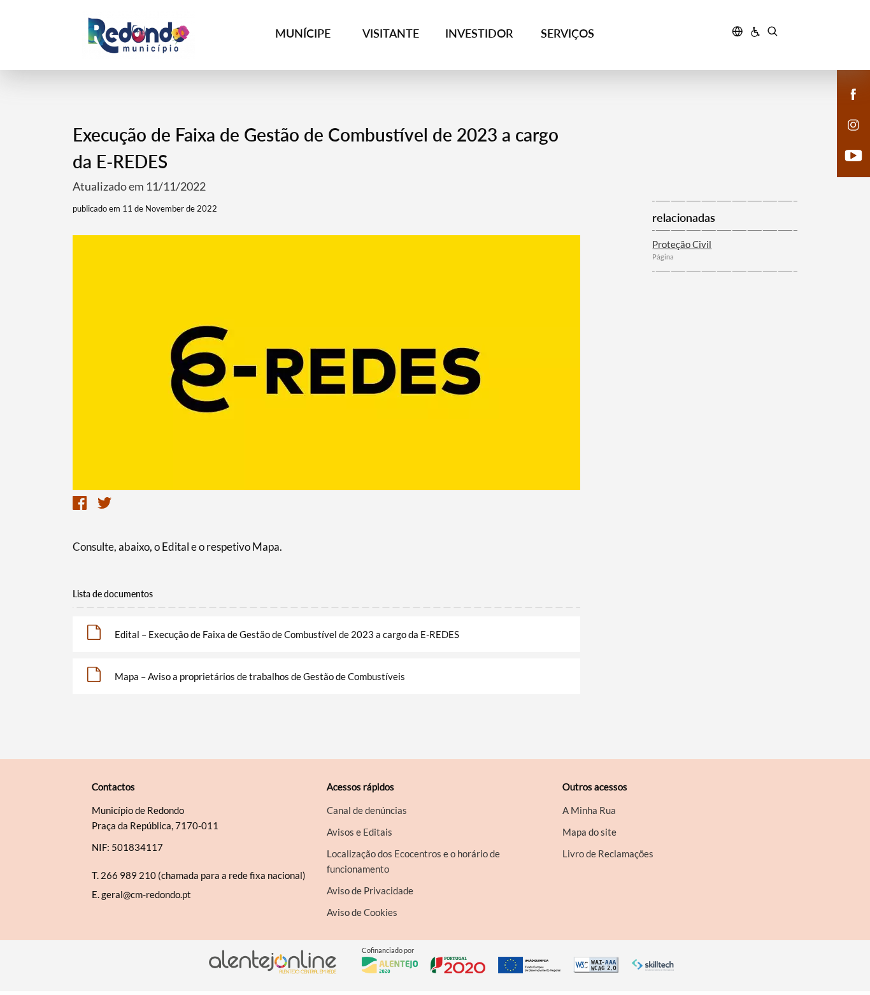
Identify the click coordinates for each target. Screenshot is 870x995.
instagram (845, 137)
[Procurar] (772, 33)
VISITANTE (390, 33)
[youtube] (853, 154)
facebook (845, 107)
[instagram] (853, 123)
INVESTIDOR (479, 33)
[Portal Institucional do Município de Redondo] (170, 35)
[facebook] (854, 93)
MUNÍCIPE (303, 33)
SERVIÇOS (567, 33)
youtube (845, 168)
